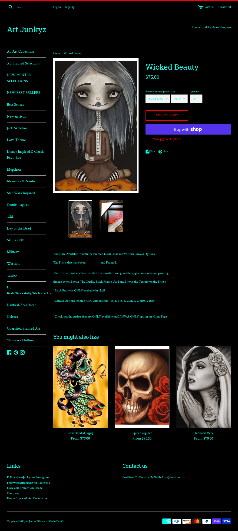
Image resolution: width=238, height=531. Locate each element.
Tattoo (12, 275)
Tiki (10, 216)
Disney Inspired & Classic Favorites (25, 154)
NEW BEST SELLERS (23, 92)
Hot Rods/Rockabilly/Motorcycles (26, 290)
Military (13, 252)
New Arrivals (17, 116)
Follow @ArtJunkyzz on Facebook (28, 483)
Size (173, 91)
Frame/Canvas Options (157, 91)
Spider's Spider (142, 433)
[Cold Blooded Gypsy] (80, 387)
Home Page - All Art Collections (27, 498)
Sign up (69, 7)
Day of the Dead (19, 228)
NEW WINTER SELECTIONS (19, 78)
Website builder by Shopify (50, 521)
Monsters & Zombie (21, 181)
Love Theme (16, 140)
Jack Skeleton (17, 128)
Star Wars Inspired (21, 193)
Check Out (224, 7)
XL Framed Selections (23, 63)
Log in (57, 7)
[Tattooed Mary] (203, 387)
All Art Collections (21, 51)
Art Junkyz (26, 29)
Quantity (194, 91)
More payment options (166, 139)
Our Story (13, 493)
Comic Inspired (18, 204)
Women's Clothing (20, 340)
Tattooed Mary (203, 433)
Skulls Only (15, 240)
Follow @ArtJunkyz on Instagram (28, 477)
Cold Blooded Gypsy (80, 433)
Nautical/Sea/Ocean (21, 305)
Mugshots (14, 169)
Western (13, 263)
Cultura (12, 316)
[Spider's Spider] (142, 387)
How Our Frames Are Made (25, 488)
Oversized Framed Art (23, 328)
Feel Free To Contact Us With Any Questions (151, 477)
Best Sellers (15, 104)
